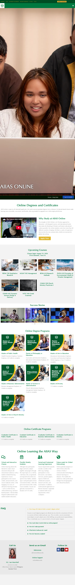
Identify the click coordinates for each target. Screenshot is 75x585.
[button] (73, 2)
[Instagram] (62, 550)
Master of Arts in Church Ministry (12, 415)
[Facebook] (58, 550)
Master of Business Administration (12, 384)
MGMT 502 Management (28, 273)
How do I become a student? (37, 534)
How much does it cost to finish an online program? (43, 523)
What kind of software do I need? (38, 530)
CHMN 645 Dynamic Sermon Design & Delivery (10, 295)
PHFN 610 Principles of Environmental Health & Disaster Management (65, 275)
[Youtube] (66, 550)
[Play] (13, 315)
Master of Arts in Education (59, 353)
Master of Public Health (9, 353)
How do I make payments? (36, 526)
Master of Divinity (56, 384)
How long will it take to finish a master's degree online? (44, 509)
